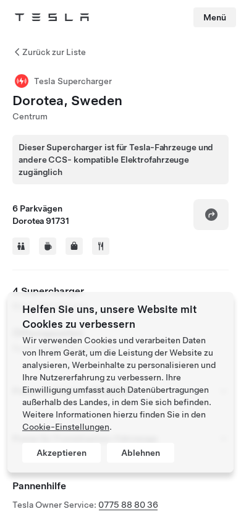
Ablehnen (140, 453)
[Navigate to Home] (52, 17)
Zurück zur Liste (54, 52)
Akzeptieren (61, 453)
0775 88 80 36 (128, 505)
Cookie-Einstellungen (65, 427)
